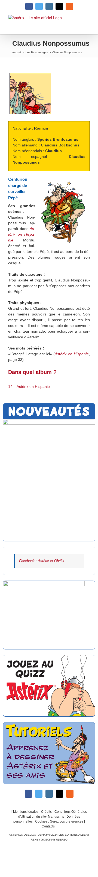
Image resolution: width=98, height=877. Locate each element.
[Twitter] (38, 794)
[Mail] (59, 794)
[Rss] (70, 794)
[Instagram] (49, 794)
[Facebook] (28, 794)
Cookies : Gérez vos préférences (59, 821)
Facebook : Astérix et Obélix (41, 561)
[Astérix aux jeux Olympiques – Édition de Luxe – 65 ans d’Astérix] (49, 480)
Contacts (48, 826)
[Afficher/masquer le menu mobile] (87, 24)
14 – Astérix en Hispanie (29, 386)
